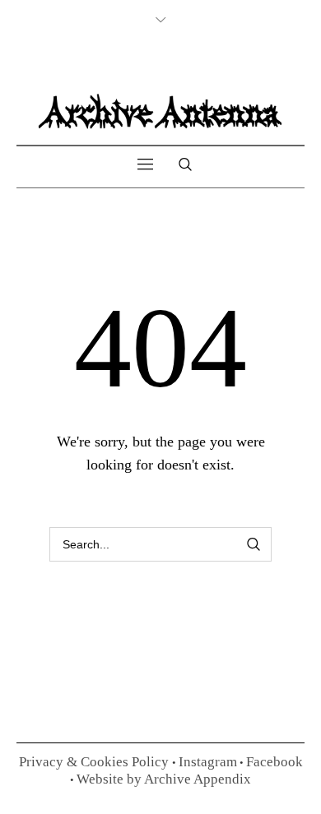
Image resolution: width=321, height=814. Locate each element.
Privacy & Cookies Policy (95, 762)
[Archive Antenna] (160, 110)
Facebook (274, 762)
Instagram (208, 762)
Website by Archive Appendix (164, 779)
